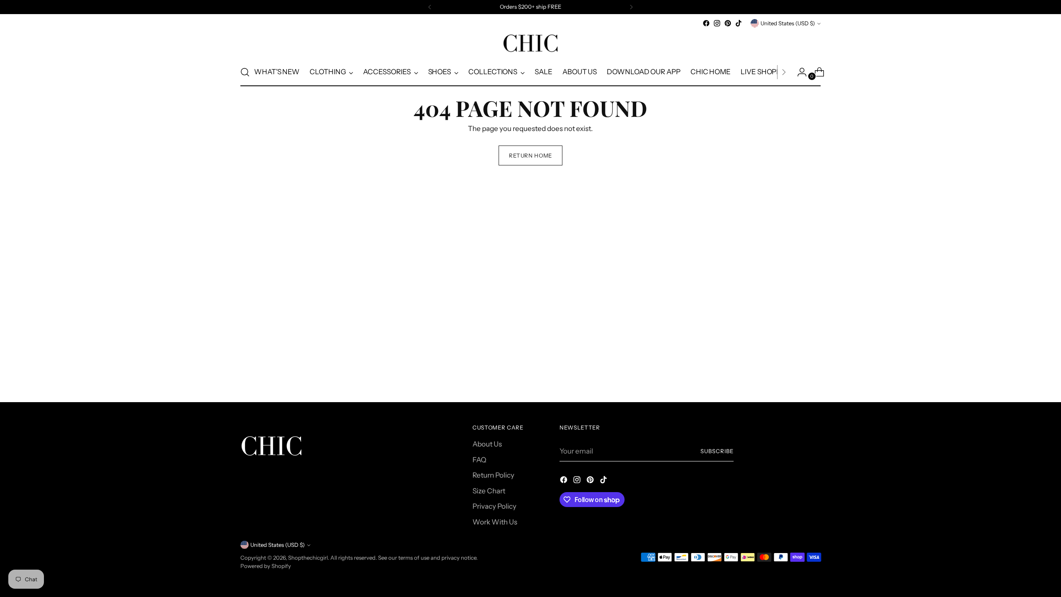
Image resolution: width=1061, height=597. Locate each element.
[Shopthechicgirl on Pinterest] (728, 23)
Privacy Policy (494, 506)
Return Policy (493, 475)
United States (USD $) (788, 23)
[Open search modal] (245, 72)
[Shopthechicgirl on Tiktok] (738, 23)
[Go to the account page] (798, 72)
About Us (487, 444)
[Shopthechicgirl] (530, 43)
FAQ (479, 460)
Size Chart (488, 491)
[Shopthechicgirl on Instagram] (717, 23)
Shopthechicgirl (308, 557)
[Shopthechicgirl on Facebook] (706, 23)
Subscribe (717, 451)
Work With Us (494, 522)
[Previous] (430, 7)
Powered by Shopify (265, 566)
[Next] (631, 7)
